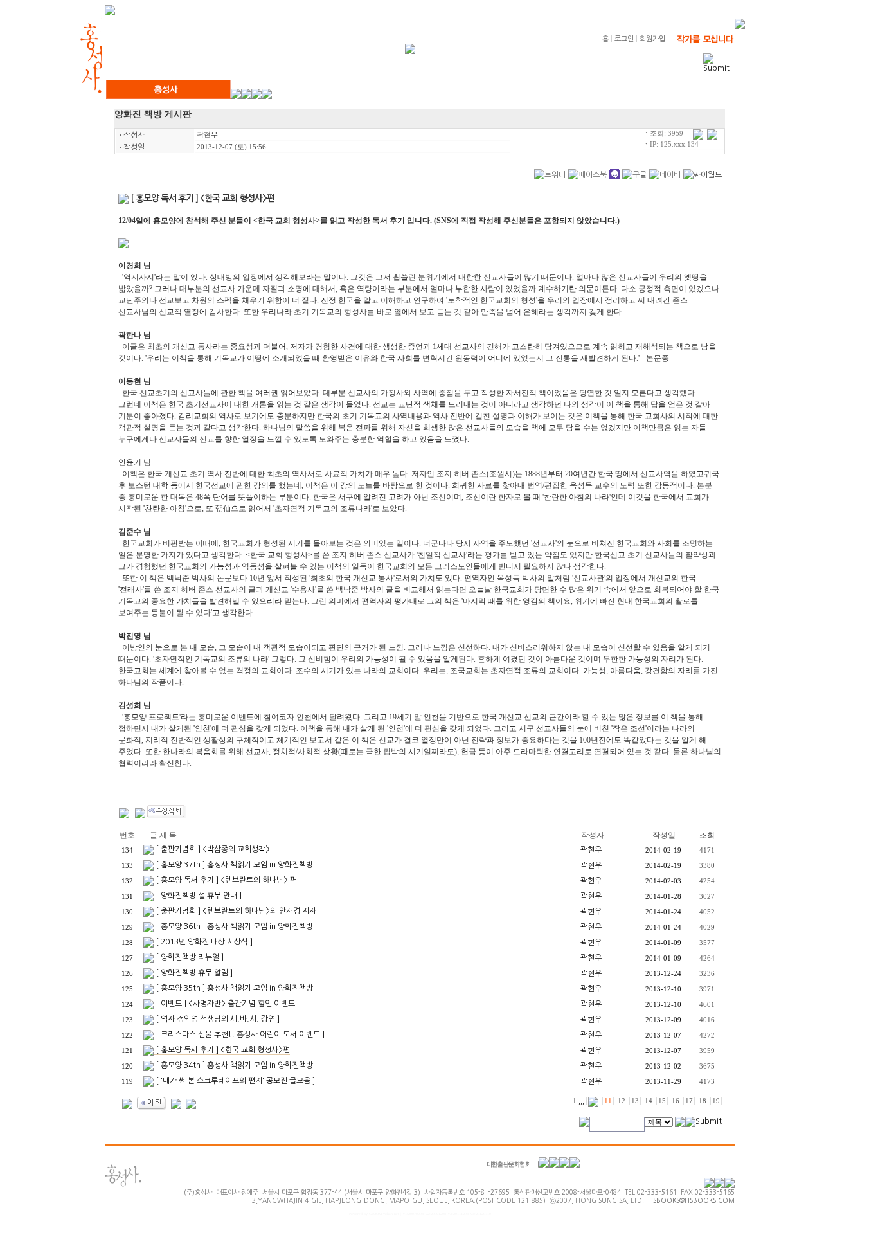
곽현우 (207, 134)
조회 (707, 835)
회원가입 (652, 38)
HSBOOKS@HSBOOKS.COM (691, 1200)
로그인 (624, 38)
